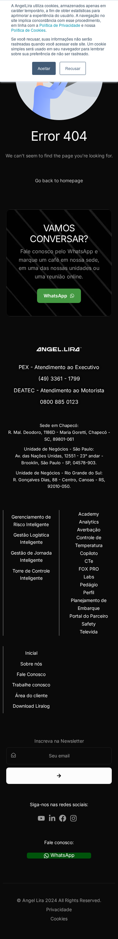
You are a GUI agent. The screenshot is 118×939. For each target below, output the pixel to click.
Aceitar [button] (44, 68)
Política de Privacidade (59, 25)
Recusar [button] (72, 68)
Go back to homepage (59, 180)
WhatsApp (62, 855)
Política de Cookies (28, 30)
